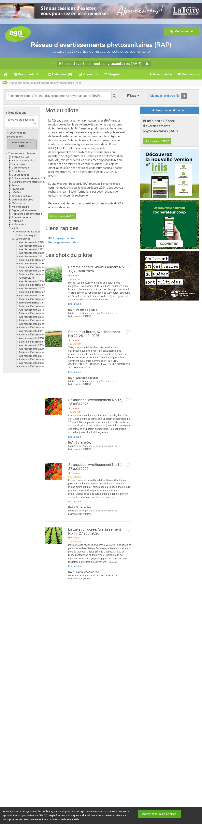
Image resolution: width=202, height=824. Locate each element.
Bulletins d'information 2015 (35, 306)
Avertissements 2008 (31, 348)
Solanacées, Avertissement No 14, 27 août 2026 (95, 467)
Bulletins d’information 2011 (35, 334)
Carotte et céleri (21, 167)
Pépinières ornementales (27, 213)
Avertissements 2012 (31, 323)
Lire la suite (74, 303)
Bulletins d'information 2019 (35, 274)
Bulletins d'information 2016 (35, 299)
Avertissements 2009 (31, 345)
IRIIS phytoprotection (61, 238)
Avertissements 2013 (31, 316)
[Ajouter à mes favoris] (128, 267)
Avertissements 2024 (31, 245)
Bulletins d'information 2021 (35, 259)
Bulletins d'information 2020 (35, 267)
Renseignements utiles (63, 242)
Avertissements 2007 (31, 355)
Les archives (22, 238)
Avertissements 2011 (31, 331)
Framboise (18, 188)
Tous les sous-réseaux (21, 153)
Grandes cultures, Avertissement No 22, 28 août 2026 (94, 334)
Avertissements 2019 (31, 270)
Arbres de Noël (21, 156)
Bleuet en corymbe (23, 160)
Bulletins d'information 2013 (35, 320)
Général (16, 192)
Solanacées (19, 224)
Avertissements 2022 (31, 252)
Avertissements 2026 (27, 231)
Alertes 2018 (26, 277)
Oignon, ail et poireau (24, 210)
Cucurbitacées (20, 174)
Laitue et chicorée (22, 199)
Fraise (15, 185)
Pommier (17, 220)
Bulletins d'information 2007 (35, 359)
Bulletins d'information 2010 (35, 341)
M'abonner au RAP (61, 216)
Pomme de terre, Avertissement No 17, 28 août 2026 (96, 269)
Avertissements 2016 (31, 295)
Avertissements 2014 (31, 309)
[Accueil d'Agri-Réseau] (18, 34)
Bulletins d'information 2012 (35, 327)
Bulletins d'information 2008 (35, 352)
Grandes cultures (22, 196)
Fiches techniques (26, 235)
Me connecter (183, 31)
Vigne (15, 228)
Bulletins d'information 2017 (35, 291)
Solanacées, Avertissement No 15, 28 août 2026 (95, 402)
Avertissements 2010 (31, 338)
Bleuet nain (18, 164)
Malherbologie (20, 206)
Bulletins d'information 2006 (35, 366)
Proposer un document (171, 110)
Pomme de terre (21, 217)
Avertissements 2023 (31, 249)
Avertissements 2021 (31, 256)
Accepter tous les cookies (159, 814)
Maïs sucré (18, 203)
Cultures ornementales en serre (30, 181)
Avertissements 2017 (31, 288)
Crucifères (18, 171)
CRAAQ (42, 815)
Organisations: (17, 112)
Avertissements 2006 (31, 362)
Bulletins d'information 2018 (35, 284)
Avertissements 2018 (31, 281)
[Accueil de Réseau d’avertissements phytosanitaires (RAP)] (5, 74)
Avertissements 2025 (31, 242)
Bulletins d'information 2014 (35, 313)
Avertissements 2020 (31, 263)
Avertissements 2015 (32, 302)
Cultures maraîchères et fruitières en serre (37, 178)
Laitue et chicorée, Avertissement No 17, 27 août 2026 (94, 531)
